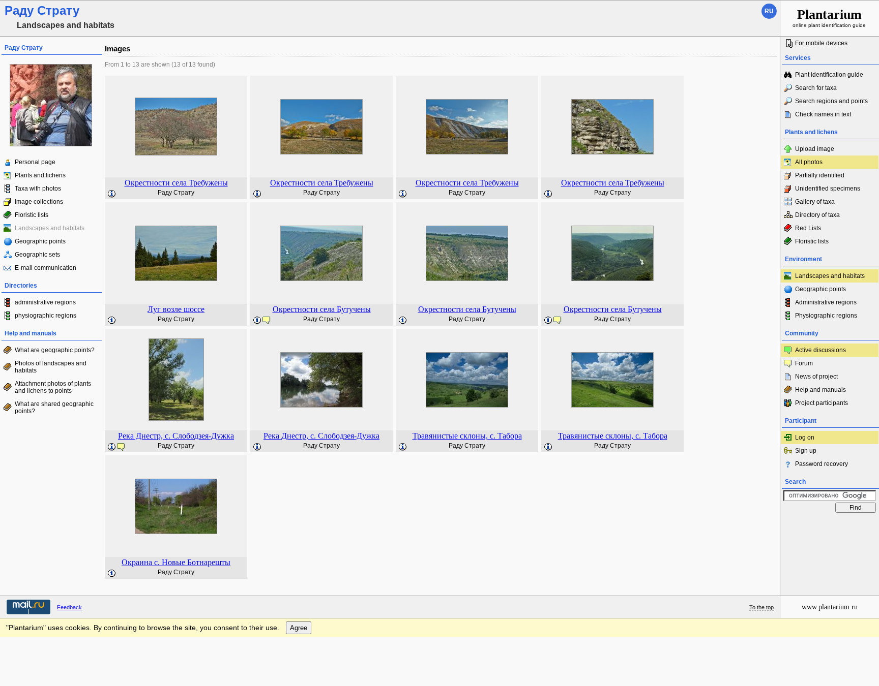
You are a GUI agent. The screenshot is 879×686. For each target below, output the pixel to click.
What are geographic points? (55, 350)
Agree (298, 628)
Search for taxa (816, 87)
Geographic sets (37, 254)
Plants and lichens (40, 175)
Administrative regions (826, 302)
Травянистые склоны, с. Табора (467, 435)
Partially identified (819, 175)
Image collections (39, 201)
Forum (804, 363)
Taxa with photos (38, 188)
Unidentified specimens (827, 188)
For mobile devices (821, 43)
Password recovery (821, 463)
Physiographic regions (826, 315)
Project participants (821, 403)
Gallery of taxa (815, 201)
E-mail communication (45, 267)
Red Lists (808, 228)
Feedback (69, 607)
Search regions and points (831, 101)
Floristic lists (31, 215)
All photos (809, 162)
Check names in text (823, 114)
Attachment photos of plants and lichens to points (53, 387)
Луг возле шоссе (176, 309)
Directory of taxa (817, 215)
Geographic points (40, 241)
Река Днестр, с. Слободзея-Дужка (176, 435)
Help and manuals (820, 389)
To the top (761, 607)
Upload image (814, 148)
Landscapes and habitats (830, 275)
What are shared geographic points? (54, 407)
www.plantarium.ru (830, 607)
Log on (804, 437)
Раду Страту (176, 192)
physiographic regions (45, 315)
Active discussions (820, 350)
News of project (816, 376)
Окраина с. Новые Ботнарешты (176, 562)
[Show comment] (112, 194)
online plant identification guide (829, 17)
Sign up (805, 450)
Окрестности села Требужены (176, 182)
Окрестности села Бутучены (322, 309)
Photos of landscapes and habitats (50, 367)
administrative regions (45, 302)
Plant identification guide (829, 74)
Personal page (35, 162)
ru (769, 11)
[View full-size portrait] (51, 144)
